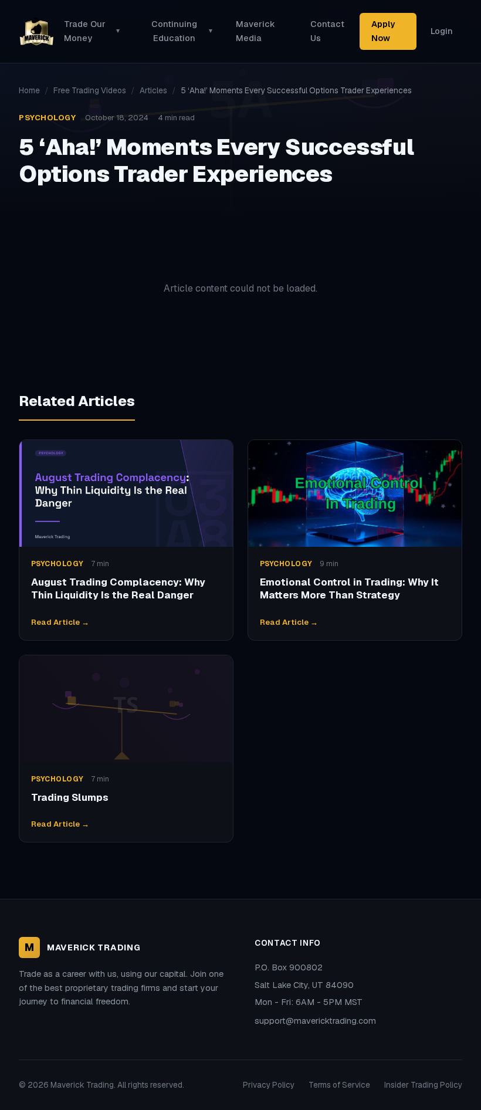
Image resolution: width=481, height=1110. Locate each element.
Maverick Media (255, 31)
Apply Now (383, 31)
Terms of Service (339, 1084)
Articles (153, 90)
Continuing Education (181, 31)
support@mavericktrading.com (315, 1021)
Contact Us (327, 31)
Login (442, 31)
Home (29, 90)
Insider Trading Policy (423, 1084)
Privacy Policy (268, 1084)
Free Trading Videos (89, 90)
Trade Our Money (92, 31)
